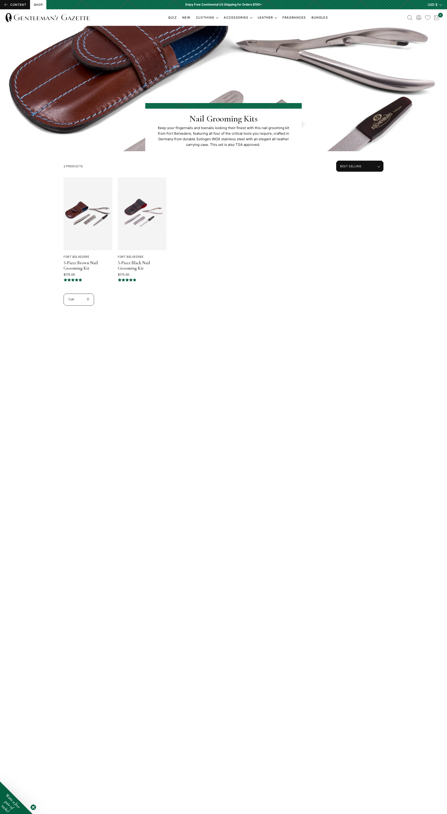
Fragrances (294, 17)
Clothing (205, 17)
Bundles (320, 17)
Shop (38, 5)
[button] (16, 797)
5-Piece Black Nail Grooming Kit (134, 265)
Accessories (236, 17)
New (186, 17)
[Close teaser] (33, 807)
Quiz (172, 17)
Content (18, 5)
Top (74, 302)
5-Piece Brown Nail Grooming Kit (81, 265)
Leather (265, 17)
